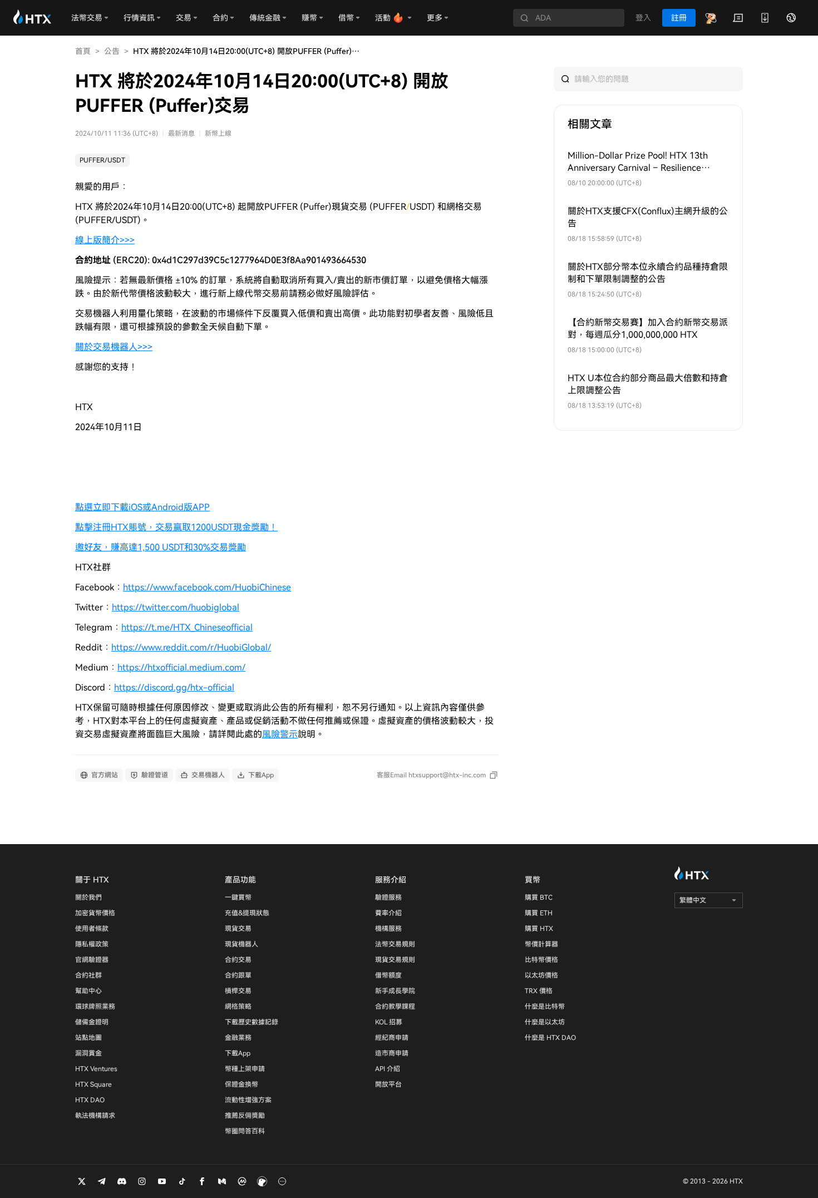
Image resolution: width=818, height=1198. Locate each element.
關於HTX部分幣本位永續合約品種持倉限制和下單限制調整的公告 (648, 273)
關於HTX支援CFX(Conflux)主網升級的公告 (648, 217)
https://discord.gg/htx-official (174, 687)
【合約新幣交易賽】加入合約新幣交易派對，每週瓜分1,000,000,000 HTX (648, 328)
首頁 (83, 51)
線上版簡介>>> (105, 240)
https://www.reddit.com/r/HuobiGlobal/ (191, 647)
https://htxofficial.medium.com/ (181, 667)
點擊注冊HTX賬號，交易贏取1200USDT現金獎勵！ (176, 527)
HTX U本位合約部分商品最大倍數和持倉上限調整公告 (648, 384)
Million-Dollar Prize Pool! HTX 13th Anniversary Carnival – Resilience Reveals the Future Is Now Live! (638, 162)
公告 (112, 51)
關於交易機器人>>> (113, 347)
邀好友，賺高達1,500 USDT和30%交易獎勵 (160, 547)
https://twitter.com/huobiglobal (175, 607)
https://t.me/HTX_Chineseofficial (187, 627)
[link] (102, 160)
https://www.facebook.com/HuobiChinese (207, 587)
